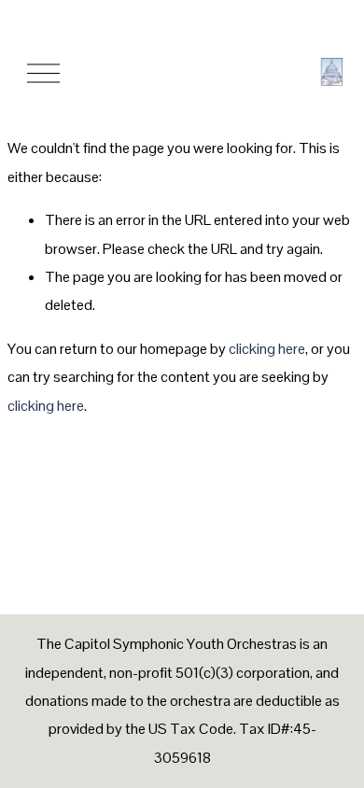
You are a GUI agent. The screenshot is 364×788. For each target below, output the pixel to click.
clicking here (267, 349)
